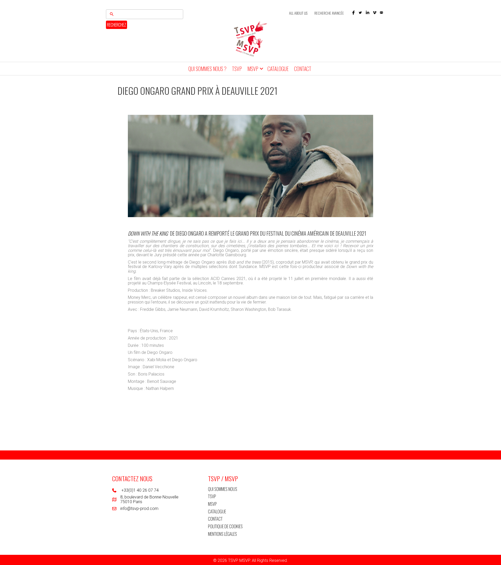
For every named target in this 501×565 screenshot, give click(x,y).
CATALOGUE (278, 69)
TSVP (237, 69)
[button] (353, 12)
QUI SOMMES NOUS (222, 489)
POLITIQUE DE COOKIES (225, 526)
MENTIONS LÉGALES (222, 534)
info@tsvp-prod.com (139, 508)
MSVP (252, 69)
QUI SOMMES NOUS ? (207, 69)
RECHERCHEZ (116, 25)
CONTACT (302, 69)
